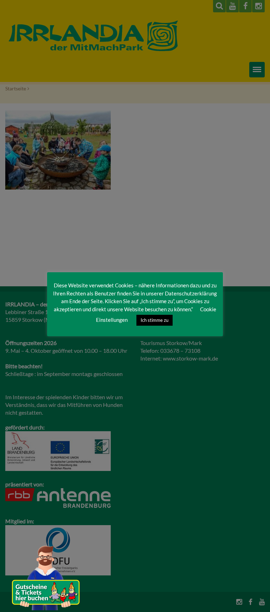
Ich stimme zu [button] (154, 320)
